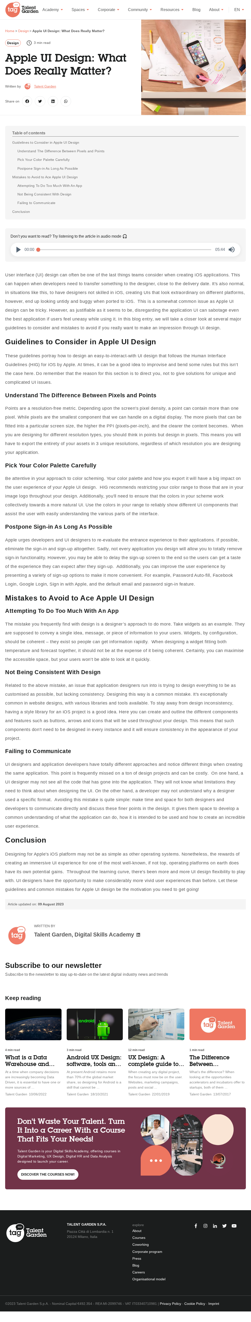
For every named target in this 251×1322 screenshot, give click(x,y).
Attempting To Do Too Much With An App (50, 186)
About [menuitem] (136, 1231)
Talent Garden (45, 86)
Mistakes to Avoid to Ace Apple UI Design (45, 177)
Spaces (78, 10)
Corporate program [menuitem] (147, 1252)
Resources (170, 10)
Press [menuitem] (136, 1258)
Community (138, 10)
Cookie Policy (194, 1304)
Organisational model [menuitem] (148, 1279)
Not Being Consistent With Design (45, 194)
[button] (18, 250)
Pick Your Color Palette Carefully (44, 160)
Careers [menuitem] (138, 1272)
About (214, 10)
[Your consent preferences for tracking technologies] (3, 1316)
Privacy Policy (170, 1304)
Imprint (213, 1304)
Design (13, 43)
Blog (196, 10)
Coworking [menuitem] (140, 1244)
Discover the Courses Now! (48, 1174)
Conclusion (21, 212)
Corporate (106, 10)
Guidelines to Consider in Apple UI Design (45, 142)
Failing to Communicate (37, 203)
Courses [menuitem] (138, 1238)
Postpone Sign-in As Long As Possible (48, 168)
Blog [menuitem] (135, 1265)
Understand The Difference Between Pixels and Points (61, 151)
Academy (50, 10)
